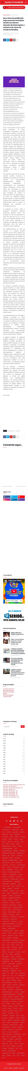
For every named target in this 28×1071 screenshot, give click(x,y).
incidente (18, 956)
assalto (12, 843)
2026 (14, 738)
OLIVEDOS (4, 996)
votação (23, 1055)
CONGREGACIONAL (14, 879)
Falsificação (10, 935)
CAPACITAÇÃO (16, 867)
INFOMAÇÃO (13, 959)
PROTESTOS (10, 1020)
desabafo (4, 900)
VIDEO (3, 1055)
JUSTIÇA (4, 973)
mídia (22, 977)
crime (3, 886)
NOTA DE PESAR (19, 989)
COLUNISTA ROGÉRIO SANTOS (14, 872)
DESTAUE (4, 909)
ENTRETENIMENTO (11, 928)
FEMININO (9, 938)
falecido (4, 935)
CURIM (3, 888)
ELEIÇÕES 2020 (5, 919)
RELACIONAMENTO (6, 1027)
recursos (22, 1022)
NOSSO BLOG (11, 989)
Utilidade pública (6, 1053)
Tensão (16, 1043)
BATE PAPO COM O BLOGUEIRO (8, 853)
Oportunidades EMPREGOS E (16, 999)
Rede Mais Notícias (8, 690)
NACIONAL (15, 985)
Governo (21, 947)
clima (21, 869)
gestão (8, 947)
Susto (19, 1041)
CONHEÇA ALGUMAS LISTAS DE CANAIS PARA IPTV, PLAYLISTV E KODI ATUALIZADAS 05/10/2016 (18, 651)
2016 (14, 762)
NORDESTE (4, 989)
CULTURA (18, 886)
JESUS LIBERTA (16, 966)
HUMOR (23, 952)
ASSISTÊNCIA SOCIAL (6, 846)
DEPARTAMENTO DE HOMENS (14, 898)
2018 (14, 757)
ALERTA (11, 836)
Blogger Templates (7, 1066)
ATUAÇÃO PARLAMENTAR (7, 848)
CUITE (13, 886)
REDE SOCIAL (5, 1025)
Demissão (11, 895)
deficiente (4, 895)
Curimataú (16, 888)
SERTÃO (19, 1036)
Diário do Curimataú (8, 692)
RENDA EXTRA (20, 1027)
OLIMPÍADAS (19, 994)
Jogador (12, 968)
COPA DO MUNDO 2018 (7, 881)
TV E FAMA (4, 1048)
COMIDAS (4, 876)
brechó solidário (5, 862)
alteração (23, 836)
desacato (11, 900)
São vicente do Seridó (7, 1034)
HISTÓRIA (4, 952)
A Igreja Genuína (6, 829)
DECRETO (18, 431)
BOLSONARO (17, 858)
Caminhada (5, 865)
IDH (7, 954)
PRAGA (16, 1010)
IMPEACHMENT (5, 956)
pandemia (21, 1001)
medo (3, 977)
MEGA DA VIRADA (10, 977)
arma (22, 841)
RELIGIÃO (14, 1027)
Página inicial (6, 15)
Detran (9, 909)
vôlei (18, 1055)
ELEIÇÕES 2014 (13, 916)
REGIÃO (21, 1025)
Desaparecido (5, 902)
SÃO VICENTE (15, 1032)
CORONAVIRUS (14, 15)
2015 (14, 764)
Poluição (4, 1010)
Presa (17, 1013)
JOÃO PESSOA (5, 968)
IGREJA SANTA (17, 954)
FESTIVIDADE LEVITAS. (6, 940)
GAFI (22, 945)
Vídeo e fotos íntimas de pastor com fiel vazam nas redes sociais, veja (17, 642)
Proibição (23, 1017)
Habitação (14, 949)
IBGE (3, 954)
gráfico (3, 949)
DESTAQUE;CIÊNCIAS (6, 907)
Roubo (3, 1032)
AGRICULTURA (5, 834)
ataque (14, 846)
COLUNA (4, 872)
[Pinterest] (11, 40)
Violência (9, 1055)
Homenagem (11, 952)
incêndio (12, 956)
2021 (14, 750)
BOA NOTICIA (19, 855)
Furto (8, 945)
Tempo (11, 1043)
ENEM (3, 926)
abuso (22, 829)
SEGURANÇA (13, 1036)
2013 (14, 768)
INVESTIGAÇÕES (11, 963)
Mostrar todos (7, 696)
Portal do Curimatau (8, 689)
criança (19, 883)
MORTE (7, 980)
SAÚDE (3, 1036)
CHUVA (16, 869)
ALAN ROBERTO (17, 834)
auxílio (15, 848)
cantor (3, 867)
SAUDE (24, 1034)
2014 (14, 766)
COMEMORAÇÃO (12, 874)
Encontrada (19, 923)
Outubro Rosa (14, 1001)
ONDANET (10, 996)
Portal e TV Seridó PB (14, 2)
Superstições (9, 1041)
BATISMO (4, 855)
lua (8, 975)
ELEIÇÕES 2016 (21, 916)
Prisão (17, 1017)
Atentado (20, 846)
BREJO (12, 862)
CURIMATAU (9, 888)
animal (21, 839)
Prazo (21, 1010)
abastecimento (15, 829)
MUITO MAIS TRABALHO (7, 982)
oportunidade (5, 999)
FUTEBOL (12, 945)
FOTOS (8, 942)
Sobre (10, 1068)
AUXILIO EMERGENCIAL (7, 850)
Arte (3, 843)
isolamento (8, 966)
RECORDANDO (15, 1022)
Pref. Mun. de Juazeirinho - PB (11, 797)
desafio (16, 900)
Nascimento (22, 985)
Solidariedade (18, 1039)
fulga (3, 945)
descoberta (4, 905)
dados (3, 893)
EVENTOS (15, 933)
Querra (3, 1022)
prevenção (4, 1017)
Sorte (3, 1041)
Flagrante (22, 940)
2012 (14, 771)
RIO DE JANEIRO (18, 1029)
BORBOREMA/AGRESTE (13, 860)
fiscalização (15, 940)
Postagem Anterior (7, 486)
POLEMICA (4, 1006)
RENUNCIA (4, 1029)
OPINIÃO (22, 996)
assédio (18, 843)
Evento (9, 933)
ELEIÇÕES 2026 (14, 921)
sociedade (4, 1039)
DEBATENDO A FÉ (15, 893)
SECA (8, 1036)
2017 (14, 759)
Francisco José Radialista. (17, 942)
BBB (8, 855)
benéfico (13, 855)
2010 (14, 773)
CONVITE (22, 879)
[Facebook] (4, 40)
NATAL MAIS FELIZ (10, 987)
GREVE (8, 949)
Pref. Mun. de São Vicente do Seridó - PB (13, 785)
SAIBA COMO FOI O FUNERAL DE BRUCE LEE (17, 633)
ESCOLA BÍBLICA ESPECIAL (7, 930)
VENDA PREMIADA (20, 1053)
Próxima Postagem (21, 486)
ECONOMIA (4, 914)
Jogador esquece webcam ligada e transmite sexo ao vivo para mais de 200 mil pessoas (18, 672)
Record (8, 1022)
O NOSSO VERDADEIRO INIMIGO (8, 994)
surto (15, 1041)
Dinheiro (4, 912)
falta (16, 935)
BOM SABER (4, 860)
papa (3, 1003)
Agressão (22, 832)
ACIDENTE (9, 832)
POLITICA (4, 1008)
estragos (4, 933)
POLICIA (16, 1006)
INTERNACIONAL (18, 961)
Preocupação (11, 1013)
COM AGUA (4, 874)
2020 (14, 752)
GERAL (3, 947)
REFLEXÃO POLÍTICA (14, 1025)
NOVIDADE (22, 992)
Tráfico (8, 1046)
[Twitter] (7, 40)
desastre (18, 902)
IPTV (3, 966)
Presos (22, 1015)
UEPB (17, 1048)
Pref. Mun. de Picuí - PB (9, 789)
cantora (9, 867)
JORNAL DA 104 (5, 970)
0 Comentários (8, 34)
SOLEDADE (11, 1039)
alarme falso (5, 836)
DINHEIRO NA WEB (11, 912)
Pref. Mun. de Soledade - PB (10, 795)
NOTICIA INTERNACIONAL (7, 992)
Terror (3, 1046)
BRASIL (21, 860)
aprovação (16, 841)
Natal (3, 987)
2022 (14, 748)
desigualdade (12, 905)
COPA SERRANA (17, 881)
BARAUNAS (16, 850)
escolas (16, 930)
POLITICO (15, 1008)
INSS (12, 961)
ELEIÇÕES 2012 (5, 916)
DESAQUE (12, 902)
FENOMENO (15, 938)
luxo (16, 975)
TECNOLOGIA (5, 1043)
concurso (18, 876)
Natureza (18, 987)
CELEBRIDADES (10, 869)
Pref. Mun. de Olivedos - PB (10, 791)
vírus (14, 1055)
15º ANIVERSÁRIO (7, 827)
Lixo (16, 973)
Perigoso (19, 1003)
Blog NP (5, 693)
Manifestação (22, 975)
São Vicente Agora (8, 695)
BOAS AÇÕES (5, 858)
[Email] (14, 40)
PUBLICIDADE (17, 1020)
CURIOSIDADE (5, 890)
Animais (16, 839)
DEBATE (8, 893)
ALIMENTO (17, 836)
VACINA (13, 1053)
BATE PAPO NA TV (20, 853)
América (10, 839)
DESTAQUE (20, 905)
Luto (12, 975)
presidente (12, 1015)
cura (23, 886)
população (10, 1010)
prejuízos (4, 1013)
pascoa (13, 1003)
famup (3, 938)
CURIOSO (12, 890)
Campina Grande (21, 865)
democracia (18, 895)
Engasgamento (16, 926)
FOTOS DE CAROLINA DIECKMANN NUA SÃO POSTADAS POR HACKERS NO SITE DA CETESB (17, 661)
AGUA (11, 834)
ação (3, 832)
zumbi (3, 1057)
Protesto (4, 1020)
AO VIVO (4, 841)
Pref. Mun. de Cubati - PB (9, 786)
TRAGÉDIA (13, 1046)
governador (14, 947)
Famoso (21, 935)
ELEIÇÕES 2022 (14, 919)
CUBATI (8, 886)
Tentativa (22, 1043)
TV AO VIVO (19, 1046)
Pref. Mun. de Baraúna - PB (10, 794)
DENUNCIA (4, 898)
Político (20, 1008)
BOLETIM (11, 858)
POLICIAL (21, 1006)
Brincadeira (18, 862)
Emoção (21, 921)
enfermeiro (9, 926)
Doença (19, 912)
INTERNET (4, 963)
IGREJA (11, 954)
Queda (23, 1020)
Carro (3, 869)
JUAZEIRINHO (13, 970)
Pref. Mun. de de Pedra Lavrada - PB (12, 788)
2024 (14, 743)
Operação (16, 996)
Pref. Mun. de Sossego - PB (10, 792)
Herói (20, 949)
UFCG (21, 1048)
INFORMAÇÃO (21, 959)
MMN (3, 980)
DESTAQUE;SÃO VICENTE (18, 907)
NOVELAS (16, 992)
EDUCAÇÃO (11, 914)
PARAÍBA (8, 1003)
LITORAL (12, 973)
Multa (20, 982)
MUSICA (9, 985)
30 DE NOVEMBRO (16, 827)
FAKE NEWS (21, 933)
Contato (15, 1068)
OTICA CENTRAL (5, 1001)
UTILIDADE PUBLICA (12, 1050)
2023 (14, 745)
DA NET (21, 890)
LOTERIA (4, 975)
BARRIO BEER (22, 850)
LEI (8, 973)
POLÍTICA (10, 1008)
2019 (14, 755)
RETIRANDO (11, 1029)
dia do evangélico (17, 909)
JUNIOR (19, 970)
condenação (5, 879)
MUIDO (19, 980)
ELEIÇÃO (17, 914)
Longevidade (22, 973)
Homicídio (18, 952)
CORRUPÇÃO (13, 883)
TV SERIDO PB (11, 1048)
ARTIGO (7, 843)
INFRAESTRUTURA (5, 961)
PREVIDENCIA (11, 1017)
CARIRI (22, 867)
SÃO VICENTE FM (17, 1034)
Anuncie (21, 1068)
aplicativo (10, 841)
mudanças (13, 980)
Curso (17, 890)
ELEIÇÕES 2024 (5, 921)
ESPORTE (22, 930)
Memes (17, 977)
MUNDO (4, 985)
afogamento (15, 832)
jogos (17, 968)
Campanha (12, 865)
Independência (5, 959)
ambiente (4, 839)
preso (17, 1015)
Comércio (20, 874)
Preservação (5, 1015)
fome (3, 942)
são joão (9, 1032)
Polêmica (11, 1006)
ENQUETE (4, 928)
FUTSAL (17, 945)
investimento (19, 963)
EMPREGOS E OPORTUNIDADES (8, 923)
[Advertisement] (14, 59)
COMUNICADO (11, 876)
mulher (15, 982)
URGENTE (4, 1050)
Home (6, 1068)
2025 (14, 741)
